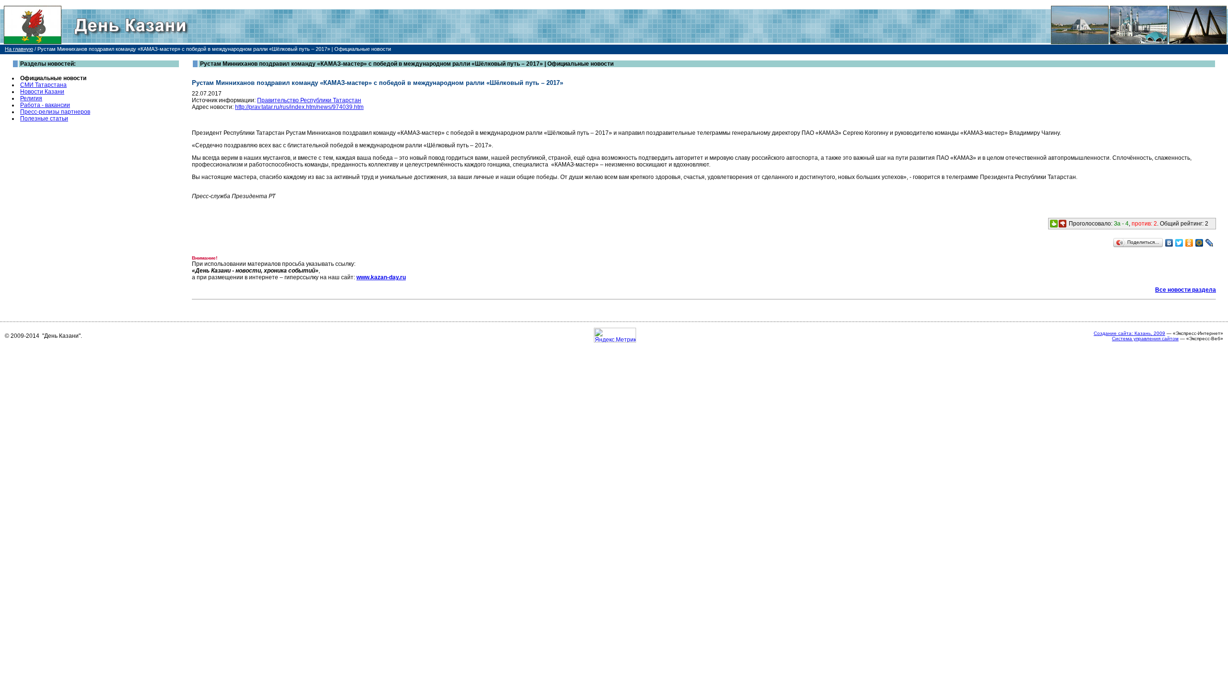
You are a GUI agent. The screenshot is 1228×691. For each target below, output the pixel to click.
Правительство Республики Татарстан (309, 100)
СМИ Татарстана (43, 85)
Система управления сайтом (1145, 338)
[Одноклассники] (1189, 243)
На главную (19, 49)
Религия (31, 98)
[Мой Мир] (1199, 243)
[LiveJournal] (1209, 243)
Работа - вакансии (45, 105)
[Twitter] (1179, 243)
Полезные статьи (44, 118)
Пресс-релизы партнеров (55, 111)
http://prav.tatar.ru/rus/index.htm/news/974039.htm (299, 107)
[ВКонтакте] (1169, 243)
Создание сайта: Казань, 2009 (1129, 333)
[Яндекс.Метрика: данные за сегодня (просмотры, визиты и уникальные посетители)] (615, 335)
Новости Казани (42, 91)
